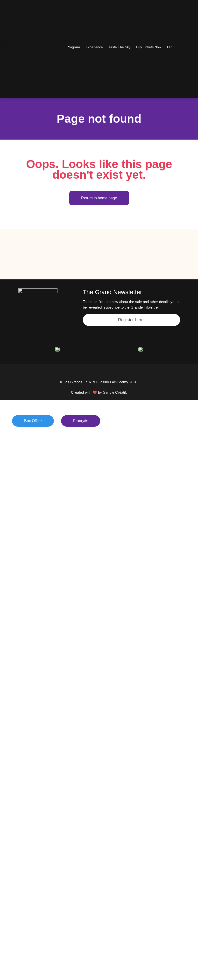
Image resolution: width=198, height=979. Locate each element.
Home (19, 434)
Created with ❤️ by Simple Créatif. (99, 392)
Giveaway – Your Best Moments (51, 487)
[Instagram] (86, 373)
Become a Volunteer (37, 550)
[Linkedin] (99, 373)
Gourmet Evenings (35, 466)
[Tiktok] (125, 373)
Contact (21, 519)
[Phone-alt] (112, 373)
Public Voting (28, 508)
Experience (26, 497)
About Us (23, 529)
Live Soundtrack (32, 476)
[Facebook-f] (73, 373)
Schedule (23, 445)
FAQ (17, 540)
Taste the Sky (28, 455)
